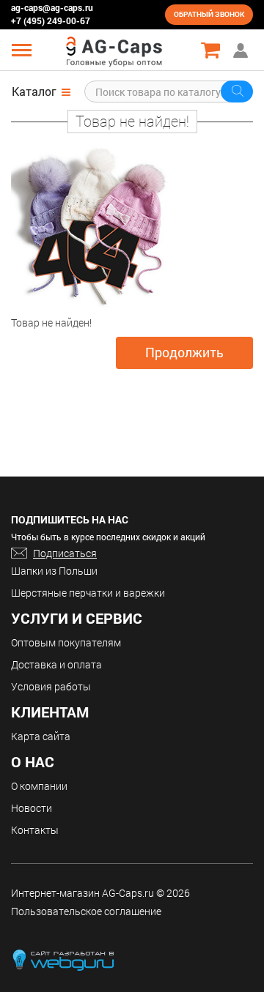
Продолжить (184, 352)
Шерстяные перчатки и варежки (88, 593)
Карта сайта (40, 736)
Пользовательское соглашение (86, 911)
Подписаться (65, 553)
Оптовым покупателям (66, 642)
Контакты (35, 830)
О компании (39, 786)
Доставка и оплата (56, 664)
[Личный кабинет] (242, 50)
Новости (31, 808)
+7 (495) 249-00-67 (50, 20)
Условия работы (51, 686)
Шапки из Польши (54, 571)
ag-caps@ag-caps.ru (52, 7)
